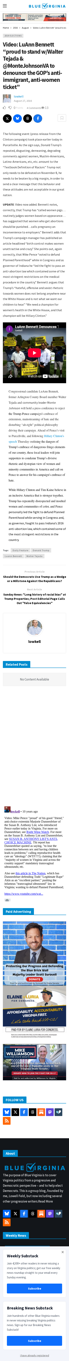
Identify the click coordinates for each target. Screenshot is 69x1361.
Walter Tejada (34, 556)
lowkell (19, 96)
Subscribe (34, 1288)
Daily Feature (20, 550)
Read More (45, 1201)
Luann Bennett (13, 556)
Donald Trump (41, 550)
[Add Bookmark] (62, 118)
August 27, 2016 (23, 101)
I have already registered (34, 1355)
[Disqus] (34, 747)
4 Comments (34, 108)
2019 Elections (13, 35)
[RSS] (7, 1121)
